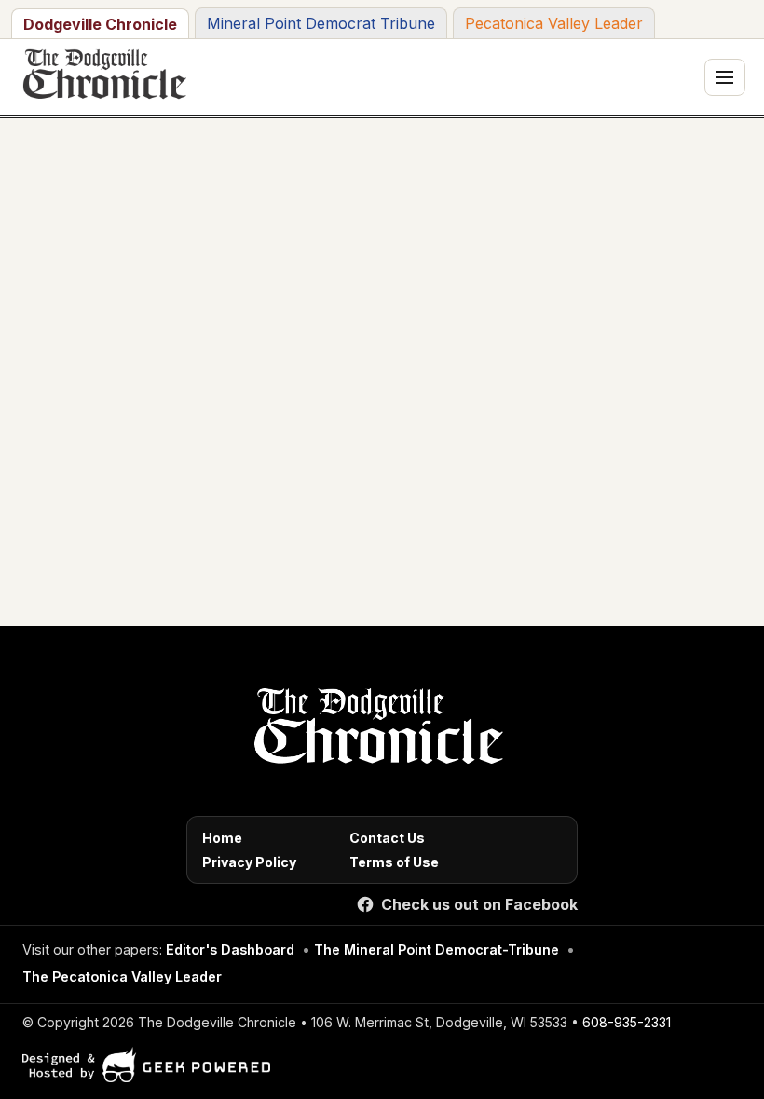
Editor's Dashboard (230, 949)
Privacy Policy (249, 862)
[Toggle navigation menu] (724, 77)
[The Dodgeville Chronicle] (102, 77)
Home (222, 838)
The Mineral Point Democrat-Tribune (436, 949)
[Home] (375, 731)
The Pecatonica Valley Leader (122, 976)
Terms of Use (394, 862)
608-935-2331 (626, 1022)
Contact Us (387, 838)
